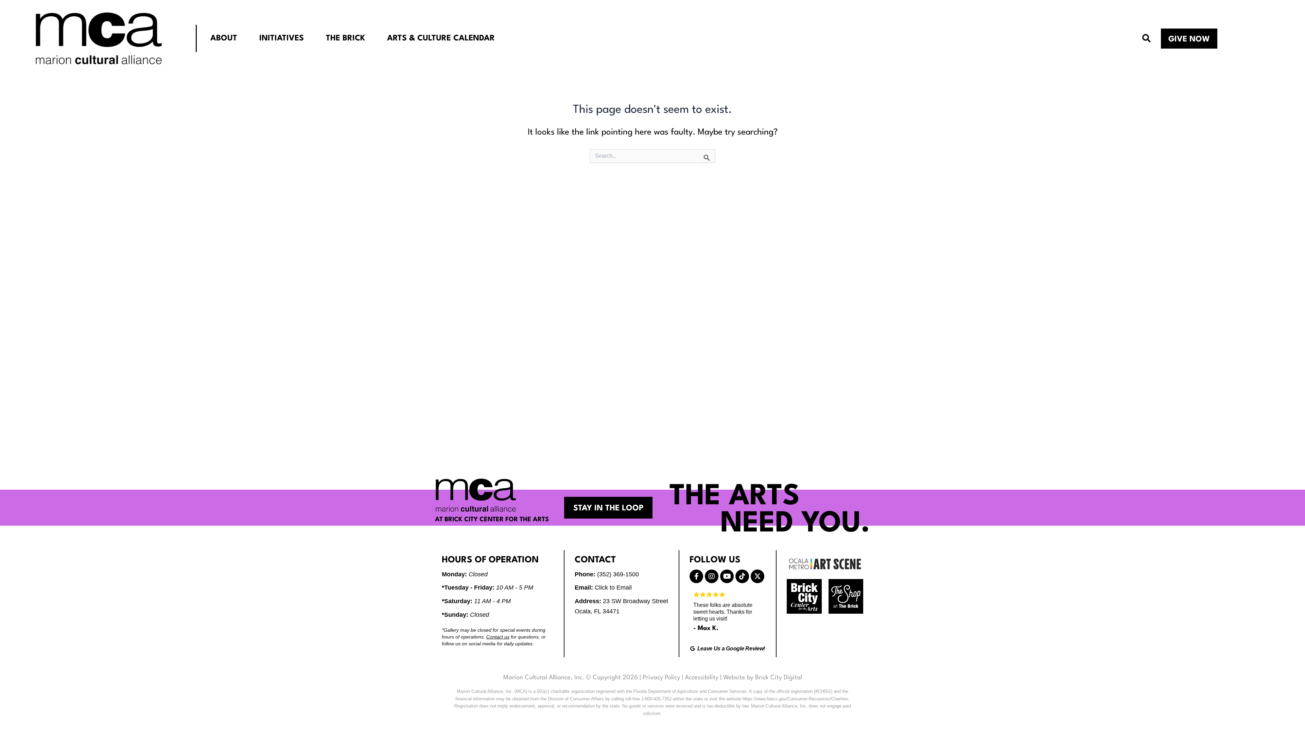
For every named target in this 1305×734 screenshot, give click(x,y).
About (223, 38)
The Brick (345, 38)
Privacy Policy (661, 678)
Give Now (1189, 39)
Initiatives (281, 38)
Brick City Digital (778, 678)
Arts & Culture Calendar (441, 38)
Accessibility (701, 678)
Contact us (497, 637)
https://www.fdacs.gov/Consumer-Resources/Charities (796, 698)
